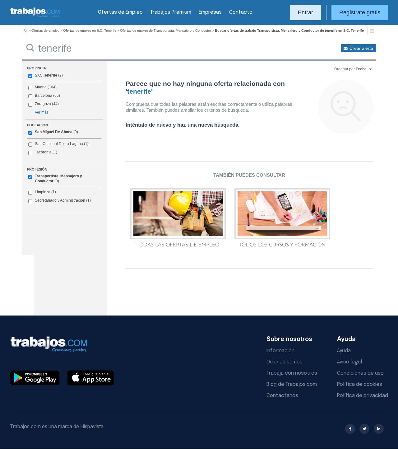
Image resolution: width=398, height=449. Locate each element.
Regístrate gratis (359, 12)
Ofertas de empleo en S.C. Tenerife (89, 30)
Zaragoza (43, 104)
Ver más (42, 112)
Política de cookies (359, 384)
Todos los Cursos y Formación (282, 244)
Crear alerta (361, 48)
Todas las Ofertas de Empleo (178, 244)
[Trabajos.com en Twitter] (364, 429)
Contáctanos (282, 395)
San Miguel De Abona (53, 132)
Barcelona (43, 95)
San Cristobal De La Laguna (59, 144)
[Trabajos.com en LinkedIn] (379, 429)
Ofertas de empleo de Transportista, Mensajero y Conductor (165, 30)
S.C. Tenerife (46, 75)
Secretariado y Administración (60, 200)
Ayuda (344, 350)
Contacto (240, 12)
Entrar (305, 12)
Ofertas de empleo (45, 30)
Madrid (41, 87)
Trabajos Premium (170, 12)
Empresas (210, 12)
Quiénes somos (284, 362)
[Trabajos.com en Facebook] (350, 429)
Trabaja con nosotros (291, 373)
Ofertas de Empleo (120, 12)
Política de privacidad (362, 395)
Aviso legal (349, 362)
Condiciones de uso (360, 373)
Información (280, 350)
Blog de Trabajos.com (291, 384)
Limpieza (42, 192)
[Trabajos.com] (35, 16)
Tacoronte (43, 152)
